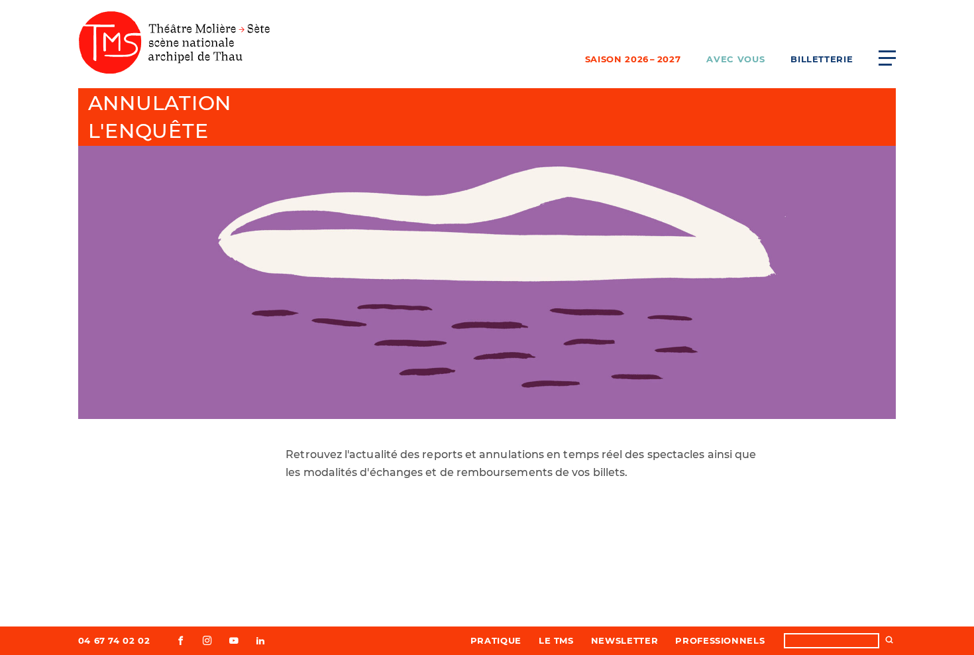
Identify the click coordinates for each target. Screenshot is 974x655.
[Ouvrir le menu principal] (887, 57)
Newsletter (625, 640)
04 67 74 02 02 (114, 640)
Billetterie (821, 59)
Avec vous (735, 59)
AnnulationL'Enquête (160, 117)
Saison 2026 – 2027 (633, 59)
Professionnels (720, 640)
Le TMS (556, 640)
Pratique (495, 640)
